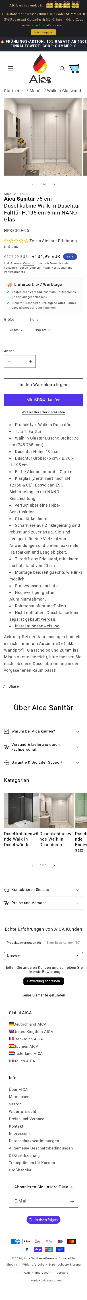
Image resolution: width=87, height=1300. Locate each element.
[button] (11, 68)
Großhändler (20, 1170)
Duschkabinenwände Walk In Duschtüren (56, 839)
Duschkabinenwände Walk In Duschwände (21, 839)
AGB (27, 1272)
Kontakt (16, 1126)
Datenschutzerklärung (65, 1264)
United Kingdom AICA (33, 1031)
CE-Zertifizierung (24, 1155)
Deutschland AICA (30, 1024)
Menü (35, 90)
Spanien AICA (26, 1046)
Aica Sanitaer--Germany (41, 1258)
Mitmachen (19, 1096)
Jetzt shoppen (43, 32)
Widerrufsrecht (22, 1111)
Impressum (19, 1133)
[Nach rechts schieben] (54, 185)
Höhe (34, 320)
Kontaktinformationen (46, 1280)
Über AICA (18, 1089)
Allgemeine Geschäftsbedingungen (41, 1148)
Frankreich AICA (28, 1039)
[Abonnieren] (72, 1201)
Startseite (13, 90)
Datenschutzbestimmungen (34, 1141)
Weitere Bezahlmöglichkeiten (43, 412)
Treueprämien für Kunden (32, 1162)
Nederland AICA (28, 1053)
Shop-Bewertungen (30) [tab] (63, 942)
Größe (9, 320)
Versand (28, 263)
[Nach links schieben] (33, 185)
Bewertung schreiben (43, 981)
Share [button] (13, 686)
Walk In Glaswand (64, 90)
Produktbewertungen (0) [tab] (24, 942)
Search (15, 1104)
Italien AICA (24, 1061)
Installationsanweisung (37, 626)
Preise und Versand (27, 1119)
